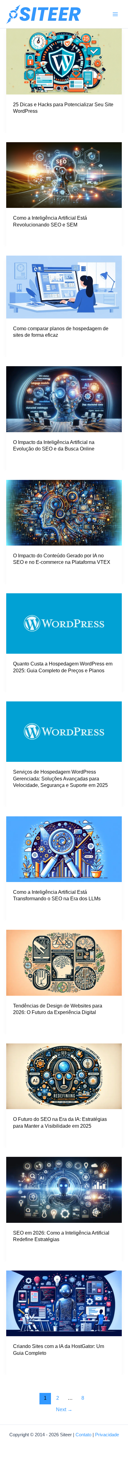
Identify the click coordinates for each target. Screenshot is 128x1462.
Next (64, 1409)
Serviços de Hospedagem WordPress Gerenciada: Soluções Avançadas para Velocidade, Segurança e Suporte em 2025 (60, 778)
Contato (83, 1434)
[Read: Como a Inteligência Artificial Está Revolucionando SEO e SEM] (64, 174)
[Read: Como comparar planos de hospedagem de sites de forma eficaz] (64, 286)
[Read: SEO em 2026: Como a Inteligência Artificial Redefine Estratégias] (64, 1189)
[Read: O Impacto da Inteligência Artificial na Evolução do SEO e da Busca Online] (64, 398)
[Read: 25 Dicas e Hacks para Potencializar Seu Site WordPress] (64, 61)
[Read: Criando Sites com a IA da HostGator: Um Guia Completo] (64, 1303)
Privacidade (107, 1434)
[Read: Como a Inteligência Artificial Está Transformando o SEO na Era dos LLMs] (64, 848)
